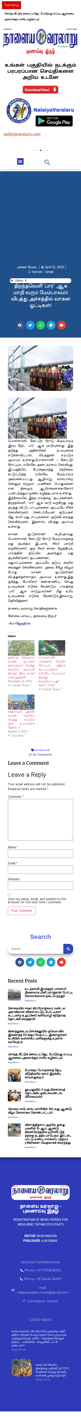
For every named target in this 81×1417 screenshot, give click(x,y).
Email (12, 863)
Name (13, 847)
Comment (16, 796)
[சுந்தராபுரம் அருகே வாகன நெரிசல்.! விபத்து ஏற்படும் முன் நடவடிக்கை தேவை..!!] (21, 702)
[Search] (68, 949)
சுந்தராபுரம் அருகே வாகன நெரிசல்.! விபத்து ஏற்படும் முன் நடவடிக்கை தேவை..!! (21, 719)
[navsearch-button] (47, 162)
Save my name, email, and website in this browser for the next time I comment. (37, 900)
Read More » (31, 1000)
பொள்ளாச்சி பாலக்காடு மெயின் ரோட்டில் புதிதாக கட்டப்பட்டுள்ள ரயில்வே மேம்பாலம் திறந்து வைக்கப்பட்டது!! (52, 669)
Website (13, 879)
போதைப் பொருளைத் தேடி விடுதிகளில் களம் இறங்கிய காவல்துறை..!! (43, 1074)
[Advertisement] (40, 212)
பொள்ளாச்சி (42, 750)
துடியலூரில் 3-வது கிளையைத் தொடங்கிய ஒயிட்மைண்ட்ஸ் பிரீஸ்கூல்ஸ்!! (45, 1093)
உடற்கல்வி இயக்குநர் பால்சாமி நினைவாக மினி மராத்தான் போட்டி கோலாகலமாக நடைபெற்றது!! (49, 992)
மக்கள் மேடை (27, 267)
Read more (18, 1349)
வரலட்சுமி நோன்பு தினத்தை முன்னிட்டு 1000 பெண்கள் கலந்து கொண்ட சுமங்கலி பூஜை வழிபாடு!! (52, 1370)
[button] (6, 104)
